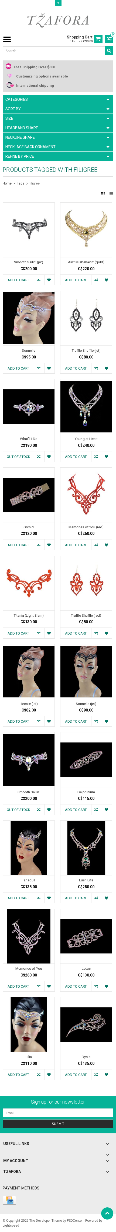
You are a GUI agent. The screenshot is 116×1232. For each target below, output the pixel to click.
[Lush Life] (86, 823)
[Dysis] (86, 1000)
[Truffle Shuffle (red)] (86, 559)
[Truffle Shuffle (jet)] (86, 294)
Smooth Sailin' (29, 792)
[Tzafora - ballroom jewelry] (58, 20)
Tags (20, 183)
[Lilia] (28, 1000)
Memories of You (28, 968)
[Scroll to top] (107, 1213)
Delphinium (86, 792)
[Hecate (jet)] (28, 647)
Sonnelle (28, 350)
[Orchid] (28, 470)
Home (7, 183)
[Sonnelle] (28, 294)
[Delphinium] (86, 735)
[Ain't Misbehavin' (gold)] (86, 205)
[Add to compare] (39, 280)
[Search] (109, 50)
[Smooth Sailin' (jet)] (28, 205)
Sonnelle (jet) (86, 704)
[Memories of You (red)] (86, 470)
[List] (111, 194)
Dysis (86, 1057)
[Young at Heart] (86, 382)
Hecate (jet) (29, 704)
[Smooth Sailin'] (28, 735)
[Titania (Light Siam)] (28, 559)
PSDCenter (75, 1221)
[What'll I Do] (28, 382)
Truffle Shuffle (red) (86, 615)
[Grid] (103, 194)
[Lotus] (86, 912)
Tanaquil (28, 880)
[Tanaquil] (28, 823)
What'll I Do (28, 439)
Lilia (29, 1057)
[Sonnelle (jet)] (86, 647)
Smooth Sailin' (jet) (28, 262)
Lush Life (86, 880)
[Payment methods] (9, 1200)
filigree (35, 183)
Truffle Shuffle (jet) (86, 350)
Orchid (28, 527)
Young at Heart (86, 439)
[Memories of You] (28, 912)
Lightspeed (11, 1225)
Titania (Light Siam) (29, 615)
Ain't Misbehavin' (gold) (86, 262)
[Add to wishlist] (49, 280)
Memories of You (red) (86, 527)
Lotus (86, 968)
